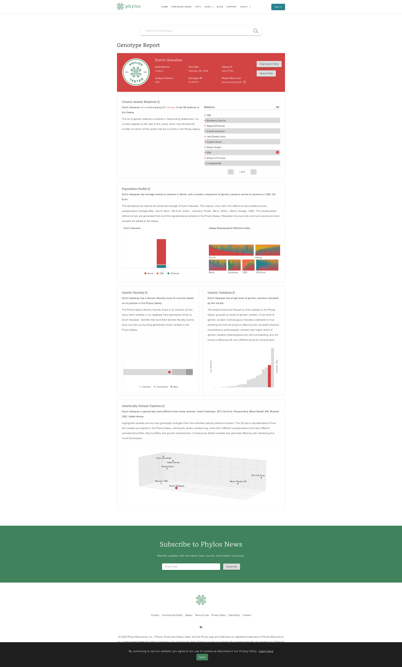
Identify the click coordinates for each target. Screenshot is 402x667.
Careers (247, 615)
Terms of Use (202, 615)
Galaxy (188, 615)
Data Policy (234, 615)
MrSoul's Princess (215, 158)
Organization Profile (269, 64)
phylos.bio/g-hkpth (232, 82)
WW (208, 152)
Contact (155, 615)
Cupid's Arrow (214, 142)
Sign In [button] (278, 6)
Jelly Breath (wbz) (216, 136)
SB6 (208, 115)
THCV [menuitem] (198, 7)
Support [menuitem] (231, 7)
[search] (201, 30)
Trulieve (159, 71)
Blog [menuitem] (220, 7)
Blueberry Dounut (216, 120)
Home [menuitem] (164, 7)
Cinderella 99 (213, 163)
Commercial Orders (172, 615)
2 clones (170, 107)
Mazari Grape (213, 147)
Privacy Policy (218, 615)
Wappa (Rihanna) (215, 125)
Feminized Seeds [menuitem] (181, 7)
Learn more (266, 651)
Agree (202, 657)
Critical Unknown (215, 131)
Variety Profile (266, 73)
